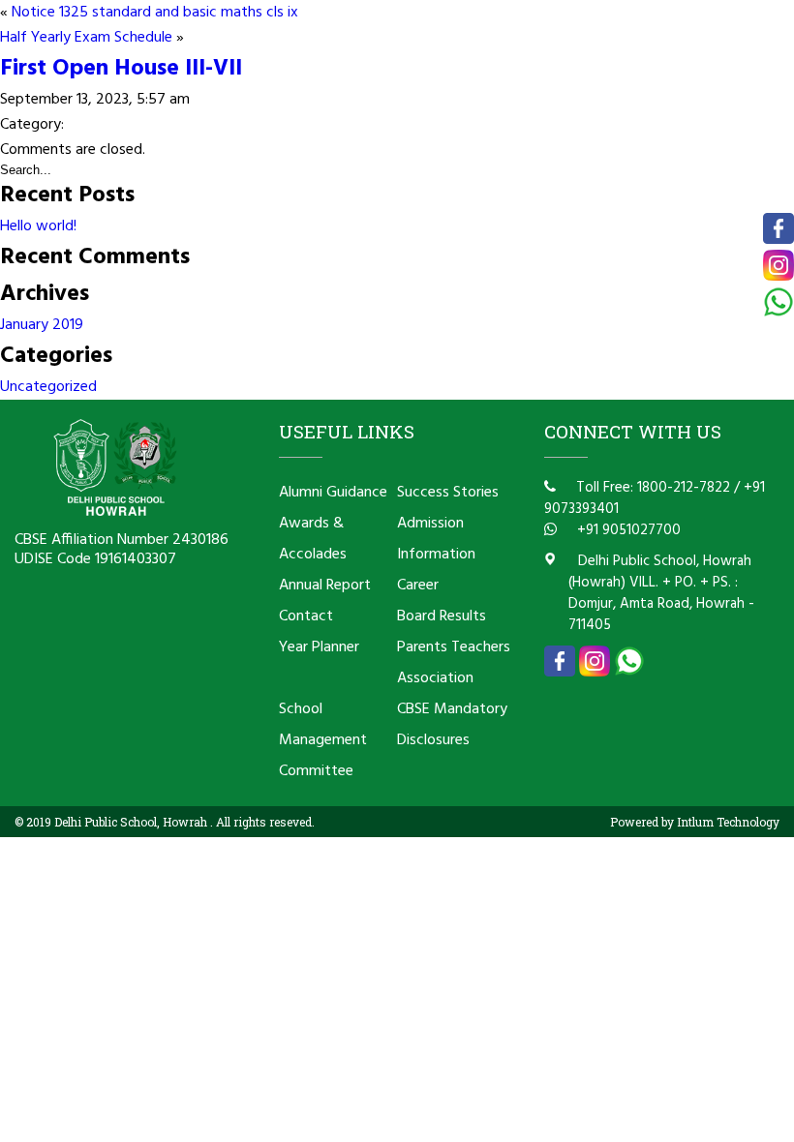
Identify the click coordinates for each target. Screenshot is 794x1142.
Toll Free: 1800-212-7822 (651, 487)
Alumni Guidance (333, 492)
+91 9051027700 (627, 530)
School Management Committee (323, 740)
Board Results (441, 616)
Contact (306, 616)
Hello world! (38, 226)
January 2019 (41, 325)
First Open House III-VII (121, 68)
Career (418, 585)
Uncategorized (48, 387)
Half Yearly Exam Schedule (86, 37)
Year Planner (319, 647)
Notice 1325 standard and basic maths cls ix (155, 12)
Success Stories (448, 492)
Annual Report (325, 585)
